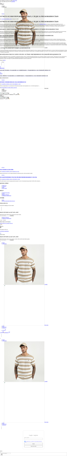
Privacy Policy (5, 194)
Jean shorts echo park (6, 169)
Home (3, 6)
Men (3, 200)
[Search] (2, 454)
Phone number (26, 437)
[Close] (0, 225)
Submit (33, 443)
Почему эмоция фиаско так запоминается (13, 82)
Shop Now (15, 0)
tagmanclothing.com (6, 171)
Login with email (33, 446)
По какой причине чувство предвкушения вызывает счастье (18, 177)
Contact (4, 186)
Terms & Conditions (6, 195)
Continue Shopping (4, 231)
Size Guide (4, 188)
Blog (3, 13)
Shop (3, 187)
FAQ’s (3, 193)
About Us (4, 185)
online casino (43, 24)
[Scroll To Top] (0, 233)
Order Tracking (6, 192)
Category (4, 243)
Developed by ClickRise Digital (6, 223)
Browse (13, 1)
